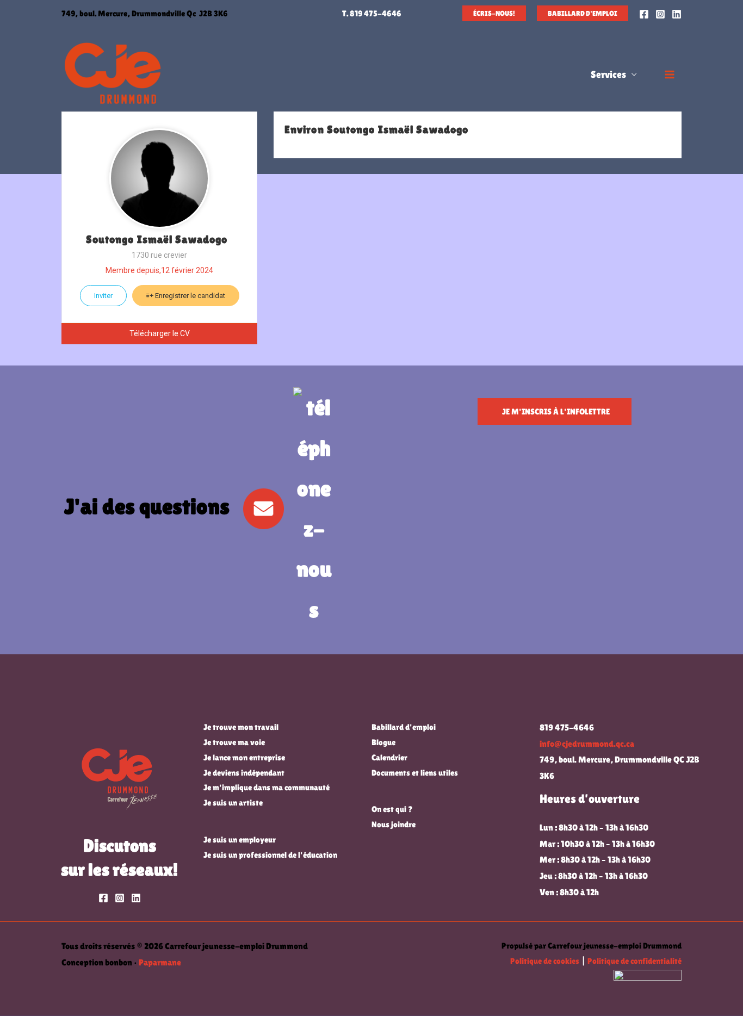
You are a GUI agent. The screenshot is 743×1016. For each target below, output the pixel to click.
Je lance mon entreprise (244, 757)
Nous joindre (393, 824)
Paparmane (160, 962)
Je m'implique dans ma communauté (266, 787)
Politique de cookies (544, 960)
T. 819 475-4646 (371, 13)
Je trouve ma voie (234, 742)
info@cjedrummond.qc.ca (587, 744)
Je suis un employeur (239, 839)
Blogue (383, 742)
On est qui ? (392, 809)
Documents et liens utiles (414, 772)
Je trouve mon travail (240, 727)
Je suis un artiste (233, 802)
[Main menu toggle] (670, 74)
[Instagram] (660, 14)
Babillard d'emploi (403, 727)
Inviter (103, 296)
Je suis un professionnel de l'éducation (270, 854)
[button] (494, 13)
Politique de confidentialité (634, 960)
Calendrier (389, 757)
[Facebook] (644, 14)
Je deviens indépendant (243, 772)
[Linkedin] (677, 14)
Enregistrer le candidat (189, 296)
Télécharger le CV (159, 333)
